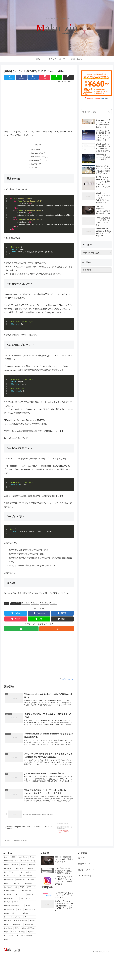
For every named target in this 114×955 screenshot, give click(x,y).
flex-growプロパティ (39, 153)
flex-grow (36, 603)
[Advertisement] (39, 107)
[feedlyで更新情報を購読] (21, 628)
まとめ (34, 168)
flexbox (54, 603)
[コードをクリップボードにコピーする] (71, 199)
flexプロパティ (37, 164)
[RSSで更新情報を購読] (56, 628)
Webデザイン (16, 603)
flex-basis (27, 603)
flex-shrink (45, 603)
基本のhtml (35, 149)
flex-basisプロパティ (39, 160)
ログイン (82, 858)
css (7, 603)
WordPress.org (84, 876)
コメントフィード (86, 870)
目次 (36, 144)
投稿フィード (84, 864)
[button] (68, 77)
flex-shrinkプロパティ (39, 157)
